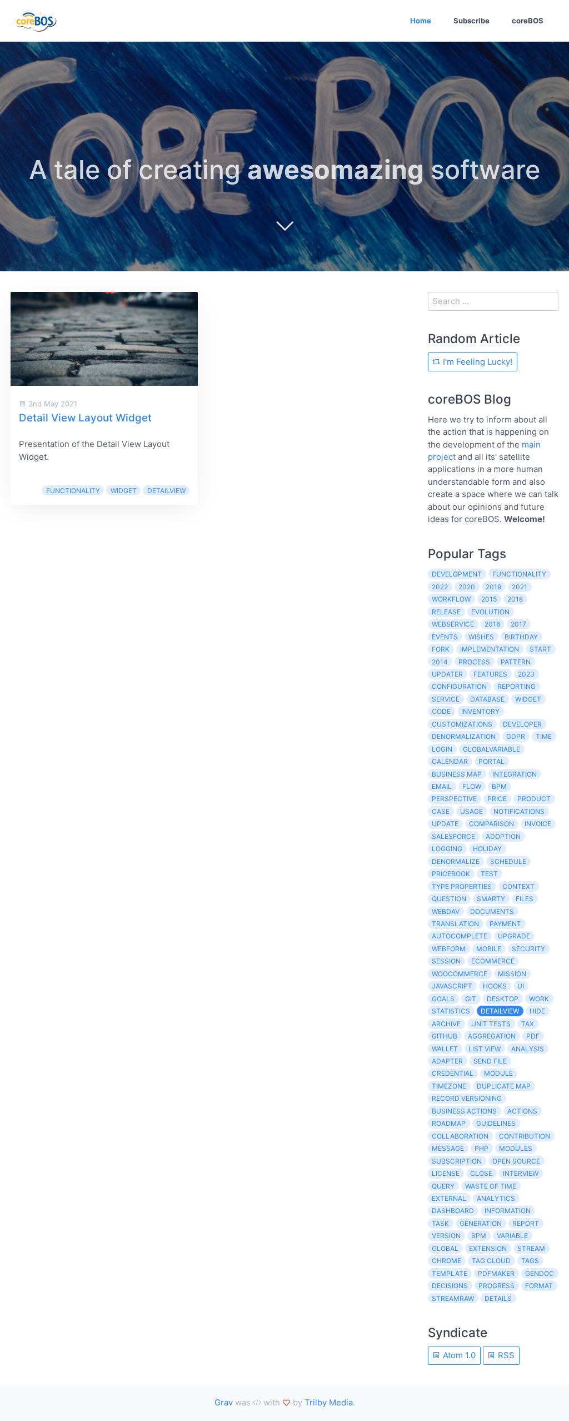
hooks (495, 986)
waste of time (490, 1186)
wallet (445, 1049)
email (442, 786)
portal (491, 761)
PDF (533, 1036)
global (445, 1248)
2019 (493, 587)
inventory (480, 711)
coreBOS (527, 20)
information (508, 1210)
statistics (451, 1011)
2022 (440, 587)
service (446, 699)
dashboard (453, 1210)
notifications (519, 811)
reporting (516, 686)
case (441, 811)
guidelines (496, 1123)
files (524, 899)
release (446, 612)
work (539, 999)
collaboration (460, 1136)
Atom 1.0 (458, 1355)
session (446, 961)
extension (488, 1248)
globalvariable (491, 749)
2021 (519, 587)
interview (520, 1173)
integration (514, 774)
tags (530, 1260)
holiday (487, 848)
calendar (450, 761)
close (481, 1173)
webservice (453, 624)
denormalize (456, 861)
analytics (496, 1198)
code (441, 711)
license (446, 1173)
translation (455, 924)
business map (457, 774)
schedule (508, 861)
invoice (538, 823)
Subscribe (471, 20)
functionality (73, 490)
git (470, 999)
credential (452, 1073)
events (445, 637)
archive (446, 1024)
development (457, 574)
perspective (454, 798)
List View (484, 1049)
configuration (459, 686)
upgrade (514, 936)
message (448, 1148)
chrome (446, 1260)
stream (531, 1248)
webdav (446, 911)
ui (520, 986)
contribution (524, 1136)
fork (441, 649)
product (534, 798)
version (446, 1235)
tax (527, 1024)
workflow (451, 599)
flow (471, 786)
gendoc (539, 1273)
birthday (521, 637)
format (539, 1285)
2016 (492, 624)
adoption (503, 836)
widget (124, 490)
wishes (481, 637)
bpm (499, 786)
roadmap (449, 1123)
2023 (526, 674)
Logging (447, 848)
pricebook (451, 874)
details (498, 1298)
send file (490, 1061)
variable (512, 1235)
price (497, 798)
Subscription (457, 1161)
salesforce (453, 836)
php (481, 1148)
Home (420, 20)
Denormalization (464, 736)
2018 (515, 599)
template (449, 1273)
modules (515, 1148)
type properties (462, 886)
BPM (478, 1235)
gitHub (444, 1036)
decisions (450, 1285)
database (487, 699)
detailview (166, 490)
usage (471, 811)
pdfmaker (496, 1273)
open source (516, 1161)
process (474, 662)
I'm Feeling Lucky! (476, 361)
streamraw (453, 1298)
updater (447, 674)
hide (537, 1011)
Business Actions (464, 1111)
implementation (489, 649)
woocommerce (459, 974)
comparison (491, 823)
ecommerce (493, 961)
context (518, 886)
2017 (518, 624)
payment (505, 924)
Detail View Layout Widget (85, 417)
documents (492, 911)
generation (481, 1223)
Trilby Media (329, 1402)
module (498, 1073)
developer (522, 724)
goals (443, 999)
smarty (491, 899)
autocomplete (459, 936)
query (443, 1186)
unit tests (491, 1024)
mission (512, 974)
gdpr (515, 736)
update (445, 823)
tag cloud (491, 1260)
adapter (447, 1061)
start (540, 649)
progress (496, 1285)
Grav (223, 1402)
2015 (489, 599)
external (449, 1198)
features (490, 674)
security (528, 949)
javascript (452, 986)
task (440, 1223)
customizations (462, 724)
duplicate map (504, 1086)
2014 (440, 662)
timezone (449, 1086)
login (442, 749)
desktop (502, 999)
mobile (488, 949)
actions (522, 1111)
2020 (466, 587)
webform (449, 949)
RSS (505, 1355)
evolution (490, 612)
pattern (516, 662)
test (489, 874)
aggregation (492, 1036)
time (544, 736)
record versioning (467, 1098)
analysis (527, 1049)
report (525, 1223)
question (449, 899)
